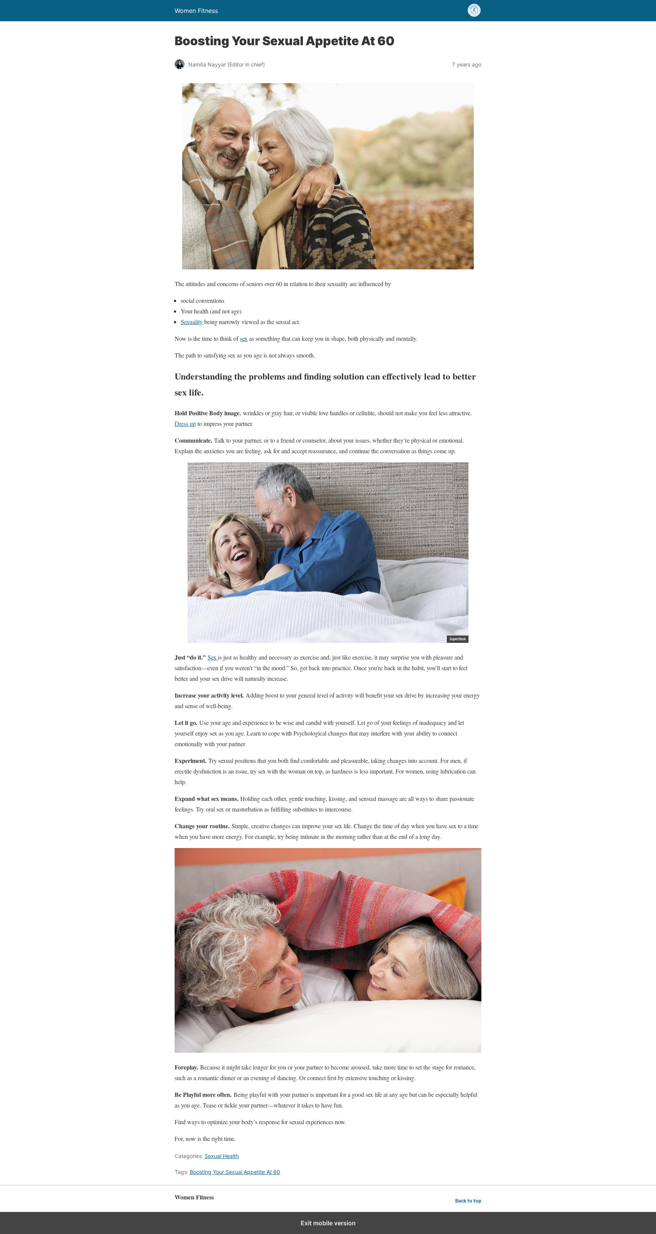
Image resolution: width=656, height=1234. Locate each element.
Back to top (468, 1201)
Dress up (185, 423)
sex (244, 338)
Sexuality (192, 322)
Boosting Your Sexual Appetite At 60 (235, 1172)
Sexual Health (222, 1156)
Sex (213, 657)
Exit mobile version (328, 1223)
